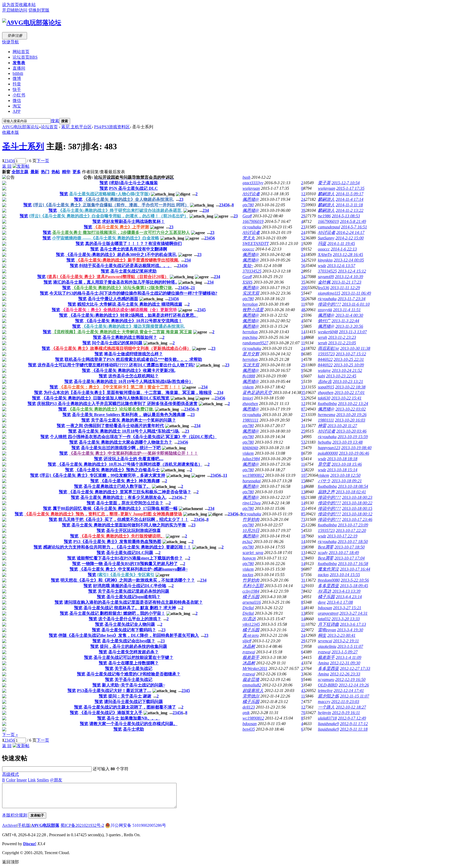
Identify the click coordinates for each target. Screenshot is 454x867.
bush (246, 177)
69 (303, 497)
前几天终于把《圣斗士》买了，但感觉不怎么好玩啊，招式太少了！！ (123, 519)
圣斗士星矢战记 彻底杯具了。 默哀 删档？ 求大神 (130, 608)
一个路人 (326, 707)
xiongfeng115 (329, 293)
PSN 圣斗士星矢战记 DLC (133, 188)
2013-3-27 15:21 (347, 608)
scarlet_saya (253, 552)
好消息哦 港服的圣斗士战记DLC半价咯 (129, 585)
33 (303, 387)
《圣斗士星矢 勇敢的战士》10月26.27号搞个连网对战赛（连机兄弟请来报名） (129, 464)
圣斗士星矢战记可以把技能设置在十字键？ (133, 657)
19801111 (251, 420)
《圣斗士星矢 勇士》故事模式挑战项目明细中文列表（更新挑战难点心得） (121, 348)
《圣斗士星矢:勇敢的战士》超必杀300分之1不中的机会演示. (121, 254)
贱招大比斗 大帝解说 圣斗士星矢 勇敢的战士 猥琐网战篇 (129, 304)
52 (303, 238)
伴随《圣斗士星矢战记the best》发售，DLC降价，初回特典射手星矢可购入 (128, 635)
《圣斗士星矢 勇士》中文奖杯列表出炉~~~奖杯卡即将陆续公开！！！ (133, 453)
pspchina (250, 337)
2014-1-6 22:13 (344, 249)
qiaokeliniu (327, 646)
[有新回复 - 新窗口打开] (4, 183)
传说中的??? (329, 304)
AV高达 (324, 591)
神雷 (322, 425)
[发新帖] (21, 166)
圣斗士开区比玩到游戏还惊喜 (133, 530)
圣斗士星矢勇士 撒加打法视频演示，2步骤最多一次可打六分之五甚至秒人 (121, 232)
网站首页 (21, 51)
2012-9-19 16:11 (346, 712)
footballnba (327, 403)
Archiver (9, 825)
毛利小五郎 (253, 585)
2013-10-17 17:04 (349, 558)
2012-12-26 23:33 (345, 674)
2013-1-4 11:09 (348, 657)
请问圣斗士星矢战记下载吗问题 (133, 701)
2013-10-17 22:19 (342, 536)
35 (303, 282)
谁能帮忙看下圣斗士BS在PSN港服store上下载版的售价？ (130, 558)
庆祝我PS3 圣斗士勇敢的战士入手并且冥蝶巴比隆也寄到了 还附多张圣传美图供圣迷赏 (117, 403)
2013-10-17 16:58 (353, 563)
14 (303, 332)
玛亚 (322, 243)
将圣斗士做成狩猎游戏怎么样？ (133, 354)
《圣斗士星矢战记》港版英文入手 (110, 712)
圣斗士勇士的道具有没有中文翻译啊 (133, 249)
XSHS (247, 282)
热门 (45, 172)
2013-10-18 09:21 (347, 481)
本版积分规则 (14, 815)
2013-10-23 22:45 (341, 376)
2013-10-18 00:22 (357, 503)
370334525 (252, 271)
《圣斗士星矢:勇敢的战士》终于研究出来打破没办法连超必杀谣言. (120, 210)
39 (303, 210)
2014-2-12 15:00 (350, 238)
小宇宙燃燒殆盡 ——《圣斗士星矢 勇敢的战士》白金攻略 (105, 238)
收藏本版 (10, 132)
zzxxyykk (325, 309)
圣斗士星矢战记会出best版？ (128, 641)
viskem (248, 387)
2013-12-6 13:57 (341, 265)
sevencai (325, 641)
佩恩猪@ (251, 199)
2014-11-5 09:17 (349, 194)
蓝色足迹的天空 (257, 392)
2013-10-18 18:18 (342, 458)
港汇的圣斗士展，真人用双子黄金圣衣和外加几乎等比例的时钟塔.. (115, 282)
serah (322, 337)
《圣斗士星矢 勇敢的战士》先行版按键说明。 (122, 536)
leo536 (323, 287)
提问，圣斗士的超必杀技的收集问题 (133, 646)
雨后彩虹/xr (328, 348)
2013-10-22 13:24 (353, 403)
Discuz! (29, 844)
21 (193, 287)
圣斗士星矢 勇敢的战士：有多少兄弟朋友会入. (123, 497)
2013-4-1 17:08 (340, 602)
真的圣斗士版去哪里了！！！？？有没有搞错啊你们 (133, 243)
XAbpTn (325, 254)
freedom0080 (329, 580)
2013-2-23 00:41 (341, 635)
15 (303, 481)
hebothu (324, 442)
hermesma (326, 414)
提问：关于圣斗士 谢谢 (129, 696)
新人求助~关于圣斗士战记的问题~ (133, 685)
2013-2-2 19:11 (346, 641)
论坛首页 (25, 57)
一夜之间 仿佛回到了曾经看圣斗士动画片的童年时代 (115, 425)
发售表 (19, 62)
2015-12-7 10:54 (346, 183)
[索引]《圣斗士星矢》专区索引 (125, 574)
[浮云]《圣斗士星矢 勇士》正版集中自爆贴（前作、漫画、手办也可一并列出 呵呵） (111, 205)
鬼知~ (248, 265)
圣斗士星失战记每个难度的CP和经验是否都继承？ (133, 674)
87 (303, 409)
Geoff (247, 216)
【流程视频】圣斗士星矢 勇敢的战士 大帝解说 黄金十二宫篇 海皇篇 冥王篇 (122, 332)
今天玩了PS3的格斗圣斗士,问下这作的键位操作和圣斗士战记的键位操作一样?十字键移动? (133, 293)
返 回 (7, 166)
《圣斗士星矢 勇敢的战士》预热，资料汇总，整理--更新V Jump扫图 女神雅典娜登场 (103, 514)
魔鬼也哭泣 (328, 569)
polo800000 (328, 453)
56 (303, 265)
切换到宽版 (38, 10)
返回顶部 (10, 862)
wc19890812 (253, 475)
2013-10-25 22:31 (349, 359)
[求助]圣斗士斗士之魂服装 (133, 183)
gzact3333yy (253, 183)
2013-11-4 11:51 (347, 309)
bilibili (18, 73)
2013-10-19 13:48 (347, 442)
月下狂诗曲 (328, 624)
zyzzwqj (249, 652)
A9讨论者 (251, 194)
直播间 (19, 68)
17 (303, 558)
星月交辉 (251, 354)
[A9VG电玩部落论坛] (31, 22)
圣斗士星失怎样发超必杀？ (133, 652)
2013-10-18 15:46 (347, 464)
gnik (246, 712)
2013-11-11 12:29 (345, 287)
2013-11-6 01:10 (356, 304)
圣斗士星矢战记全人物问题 (130, 624)
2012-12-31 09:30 (345, 663)
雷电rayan (327, 630)
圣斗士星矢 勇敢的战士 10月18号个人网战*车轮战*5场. (129, 431)
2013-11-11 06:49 (356, 293)
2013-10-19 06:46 (354, 453)
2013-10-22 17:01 (349, 392)
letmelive (325, 690)
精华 (66, 172)
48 (303, 309)
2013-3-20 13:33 (346, 619)
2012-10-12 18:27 (351, 707)
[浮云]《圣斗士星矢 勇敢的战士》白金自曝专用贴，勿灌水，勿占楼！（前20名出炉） (108, 216)
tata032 (324, 619)
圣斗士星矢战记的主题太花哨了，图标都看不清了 (130, 707)
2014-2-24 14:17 (350, 232)
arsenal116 (252, 602)
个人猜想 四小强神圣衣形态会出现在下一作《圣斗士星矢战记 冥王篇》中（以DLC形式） (133, 436)
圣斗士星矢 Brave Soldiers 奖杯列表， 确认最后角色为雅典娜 (128, 414)
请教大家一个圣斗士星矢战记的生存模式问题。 (133, 723)
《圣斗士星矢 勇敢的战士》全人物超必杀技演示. (129, 199)
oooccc (248, 249)
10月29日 (251, 530)
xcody (323, 552)
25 (303, 431)
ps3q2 (247, 541)
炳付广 (324, 321)
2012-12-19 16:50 (350, 679)
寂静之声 (326, 492)
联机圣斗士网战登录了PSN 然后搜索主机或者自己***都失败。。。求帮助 (133, 359)
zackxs (248, 574)
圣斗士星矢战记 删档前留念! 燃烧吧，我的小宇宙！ (117, 613)
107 (304, 475)
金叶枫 (324, 282)
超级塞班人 (253, 690)
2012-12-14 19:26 (354, 685)
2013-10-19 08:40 (356, 447)
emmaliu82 (252, 685)
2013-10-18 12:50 (345, 475)
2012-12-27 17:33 (355, 668)
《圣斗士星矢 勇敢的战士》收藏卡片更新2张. (133, 370)
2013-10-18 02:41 (351, 492)
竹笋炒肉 (251, 519)
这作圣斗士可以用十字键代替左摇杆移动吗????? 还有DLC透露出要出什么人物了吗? (116, 365)
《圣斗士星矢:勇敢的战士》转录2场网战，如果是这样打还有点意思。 (133, 315)
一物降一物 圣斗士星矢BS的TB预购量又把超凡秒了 (130, 563)
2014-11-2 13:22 (349, 210)
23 (303, 227)
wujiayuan (251, 188)
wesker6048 (328, 332)
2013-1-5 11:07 (350, 646)
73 (303, 519)
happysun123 (329, 447)
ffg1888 (249, 376)
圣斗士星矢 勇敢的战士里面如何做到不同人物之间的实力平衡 (128, 525)
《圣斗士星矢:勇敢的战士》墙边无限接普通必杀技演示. (133, 326)
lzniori (248, 398)
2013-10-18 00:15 (357, 508)
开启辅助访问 (14, 10)
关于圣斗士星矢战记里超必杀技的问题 (133, 591)
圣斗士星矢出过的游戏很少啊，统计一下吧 (121, 447)
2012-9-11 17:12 (354, 723)
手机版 (24, 825)
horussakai (252, 481)
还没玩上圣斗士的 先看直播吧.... (133, 458)
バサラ (324, 481)
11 (303, 304)
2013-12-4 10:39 (349, 276)
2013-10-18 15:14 (342, 470)
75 (303, 205)
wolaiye (324, 370)
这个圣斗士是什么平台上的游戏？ (129, 619)
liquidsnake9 (328, 723)
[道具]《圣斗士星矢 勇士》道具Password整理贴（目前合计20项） (108, 276)
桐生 (322, 635)
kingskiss (325, 260)
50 (303, 298)
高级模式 (10, 774)
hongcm (249, 558)
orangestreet (328, 613)
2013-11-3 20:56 (349, 326)
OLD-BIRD (328, 685)
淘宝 (17, 106)
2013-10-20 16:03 (350, 420)
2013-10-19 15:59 (353, 436)
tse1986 (324, 216)
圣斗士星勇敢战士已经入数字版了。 (117, 486)
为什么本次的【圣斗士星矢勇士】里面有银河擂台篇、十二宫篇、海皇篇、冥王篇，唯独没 (128, 392)
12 (303, 194)
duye (322, 602)
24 (303, 199)
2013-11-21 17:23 (346, 282)
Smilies (43, 780)
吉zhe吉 (325, 381)
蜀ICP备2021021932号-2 (82, 825)
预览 (104, 183)
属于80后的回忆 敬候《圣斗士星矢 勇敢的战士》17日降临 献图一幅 (115, 508)
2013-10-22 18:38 (350, 387)
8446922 (325, 359)
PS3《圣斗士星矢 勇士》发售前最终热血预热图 (117, 541)
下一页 (43, 160)
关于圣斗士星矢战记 (133, 668)
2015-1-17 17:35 (350, 188)
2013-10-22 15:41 (346, 398)
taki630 (324, 398)
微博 (17, 78)
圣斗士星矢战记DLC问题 (129, 552)
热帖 (55, 172)
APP (16, 111)
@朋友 (56, 780)
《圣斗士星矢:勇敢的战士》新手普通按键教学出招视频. (127, 260)
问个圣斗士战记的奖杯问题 (117, 343)
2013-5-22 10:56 (355, 580)
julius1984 (251, 458)
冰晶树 (249, 646)
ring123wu (252, 503)
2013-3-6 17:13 (353, 624)
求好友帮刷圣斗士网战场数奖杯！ (133, 221)
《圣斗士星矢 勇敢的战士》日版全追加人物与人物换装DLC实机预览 (105, 398)
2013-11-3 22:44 (345, 321)
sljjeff (247, 641)
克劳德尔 (251, 696)
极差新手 (251, 657)
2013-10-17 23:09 (353, 525)
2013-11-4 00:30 (349, 315)
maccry (324, 701)
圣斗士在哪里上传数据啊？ (133, 663)
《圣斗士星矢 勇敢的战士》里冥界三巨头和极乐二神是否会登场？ (129, 492)
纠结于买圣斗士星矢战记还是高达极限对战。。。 (125, 265)
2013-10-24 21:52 (347, 370)
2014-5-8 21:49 (353, 221)
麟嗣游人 (326, 194)
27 (303, 414)
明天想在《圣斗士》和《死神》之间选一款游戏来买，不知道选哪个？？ (127, 580)
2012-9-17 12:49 (352, 718)
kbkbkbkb (250, 447)
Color (11, 780)
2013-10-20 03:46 (351, 431)
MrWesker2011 (255, 668)
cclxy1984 (251, 591)
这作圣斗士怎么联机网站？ (133, 376)
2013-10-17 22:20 (351, 530)
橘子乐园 (251, 596)
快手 (17, 89)
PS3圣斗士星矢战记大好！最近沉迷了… (114, 690)
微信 (17, 100)
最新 (34, 172)
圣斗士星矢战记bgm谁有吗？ (133, 596)
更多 (77, 172)
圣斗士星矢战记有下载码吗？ (128, 630)
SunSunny (326, 238)
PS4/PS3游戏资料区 (112, 127)
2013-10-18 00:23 (357, 497)
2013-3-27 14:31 (353, 613)
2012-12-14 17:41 (349, 690)
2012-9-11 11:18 (354, 729)
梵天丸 (249, 238)
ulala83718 (327, 718)
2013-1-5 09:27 (345, 652)
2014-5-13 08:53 (346, 216)
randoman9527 (255, 343)
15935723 (326, 354)
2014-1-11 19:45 (341, 243)
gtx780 (248, 205)
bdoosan (325, 608)
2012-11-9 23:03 (345, 701)
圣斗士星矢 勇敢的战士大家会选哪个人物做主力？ (125, 442)
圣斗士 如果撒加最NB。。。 (133, 718)
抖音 (17, 84)
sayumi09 (326, 276)
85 (303, 514)
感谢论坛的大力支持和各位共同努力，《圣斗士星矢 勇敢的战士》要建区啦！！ (117, 547)
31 (303, 425)
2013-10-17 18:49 (344, 552)
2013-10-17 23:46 (357, 519)
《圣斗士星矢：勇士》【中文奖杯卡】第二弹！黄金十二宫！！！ (120, 387)
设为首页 (10, 4)
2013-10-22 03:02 (351, 409)
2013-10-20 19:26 (351, 414)
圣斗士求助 (133, 729)
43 (303, 690)
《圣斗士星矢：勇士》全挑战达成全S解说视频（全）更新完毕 (119, 309)
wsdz (322, 265)
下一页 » (10, 734)
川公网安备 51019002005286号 (138, 825)
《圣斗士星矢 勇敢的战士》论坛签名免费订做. (111, 409)
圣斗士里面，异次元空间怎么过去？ (129, 503)
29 (303, 216)
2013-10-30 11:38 (355, 348)
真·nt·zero (251, 635)
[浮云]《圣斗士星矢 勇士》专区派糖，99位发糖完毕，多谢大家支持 (102, 475)
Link (32, 780)
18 (303, 536)
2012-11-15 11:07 (354, 696)
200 (304, 287)
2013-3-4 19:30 (350, 630)
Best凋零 (325, 547)
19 (303, 547)
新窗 (6, 172)
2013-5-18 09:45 (354, 585)
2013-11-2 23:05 (342, 343)
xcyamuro (326, 679)
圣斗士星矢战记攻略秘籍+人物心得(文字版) (109, 194)
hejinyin (324, 712)
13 (303, 470)
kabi (321, 376)
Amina (323, 663)
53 (303, 398)
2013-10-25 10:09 (349, 365)
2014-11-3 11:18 (349, 205)
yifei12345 (251, 624)
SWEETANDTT (256, 243)
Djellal (248, 608)
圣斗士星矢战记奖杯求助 (133, 271)
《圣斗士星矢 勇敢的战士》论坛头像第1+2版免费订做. (122, 287)
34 (303, 260)
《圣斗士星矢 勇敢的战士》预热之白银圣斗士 (117, 470)
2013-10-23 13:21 (348, 381)
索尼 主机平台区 (76, 127)
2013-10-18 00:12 (357, 514)
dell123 (249, 707)
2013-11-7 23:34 (351, 298)
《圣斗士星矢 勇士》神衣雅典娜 (130, 481)
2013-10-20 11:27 (342, 425)
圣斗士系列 (23, 146)
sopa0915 (326, 387)
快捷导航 (10, 42)
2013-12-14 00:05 (349, 260)
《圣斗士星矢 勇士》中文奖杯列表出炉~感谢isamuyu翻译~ (133, 569)
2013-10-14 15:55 (345, 574)
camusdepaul (329, 227)
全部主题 (20, 172)
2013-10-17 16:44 (355, 569)
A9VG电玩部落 (45, 825)
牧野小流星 (253, 309)
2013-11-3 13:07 (353, 332)
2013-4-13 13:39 (346, 591)
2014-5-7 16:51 (354, 227)
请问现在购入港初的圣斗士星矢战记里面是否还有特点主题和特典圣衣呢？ (133, 602)
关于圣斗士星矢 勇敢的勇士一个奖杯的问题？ (133, 420)
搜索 (55, 121)
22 (303, 630)
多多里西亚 (328, 585)
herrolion (250, 304)
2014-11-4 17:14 (349, 199)
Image (22, 780)
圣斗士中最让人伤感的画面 (113, 298)
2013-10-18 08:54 (353, 486)
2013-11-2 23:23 (342, 337)
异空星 (324, 464)
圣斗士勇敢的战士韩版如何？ (129, 337)
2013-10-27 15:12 (351, 354)
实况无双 (251, 293)
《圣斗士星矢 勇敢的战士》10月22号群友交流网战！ (133, 321)
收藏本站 (27, 4)
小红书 (19, 95)
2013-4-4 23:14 (349, 596)
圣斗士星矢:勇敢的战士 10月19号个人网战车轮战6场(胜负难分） (133, 381)
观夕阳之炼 (328, 696)
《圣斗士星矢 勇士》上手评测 (121, 227)
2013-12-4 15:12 (352, 271)
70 (303, 712)
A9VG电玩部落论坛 (20, 127)
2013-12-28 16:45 (348, 254)
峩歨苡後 (251, 679)
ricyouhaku (252, 227)
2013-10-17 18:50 (353, 541)
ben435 (249, 729)
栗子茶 (324, 183)
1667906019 (253, 221)
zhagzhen (325, 392)
